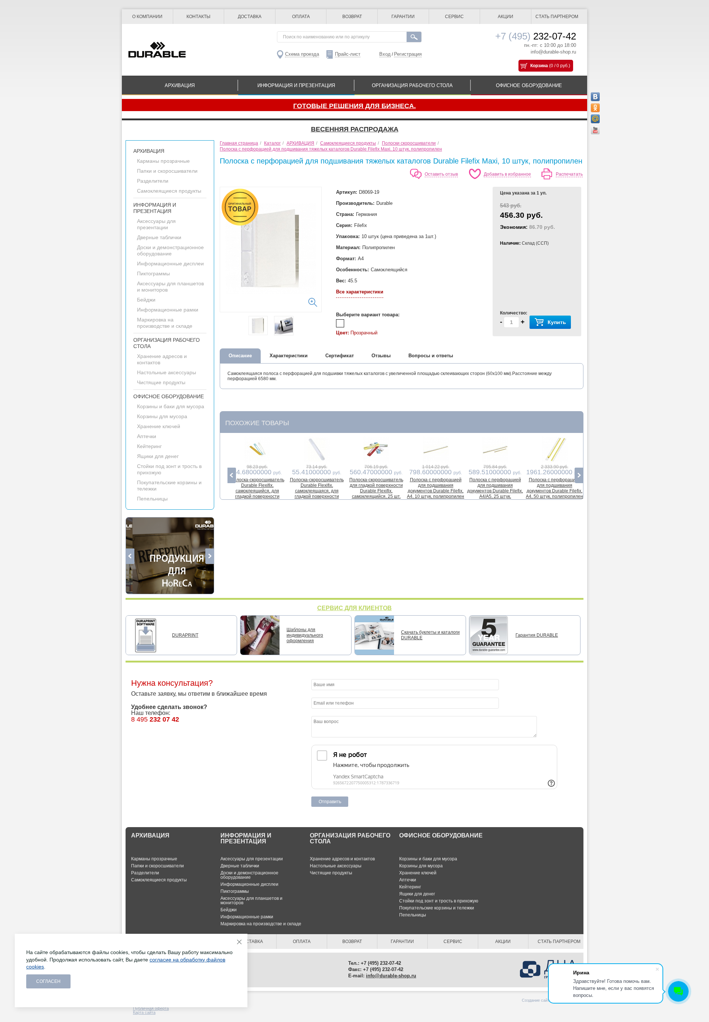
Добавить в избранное (507, 174)
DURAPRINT (185, 635)
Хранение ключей (158, 426)
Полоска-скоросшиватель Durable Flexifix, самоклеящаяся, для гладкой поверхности (317, 488)
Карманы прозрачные (163, 161)
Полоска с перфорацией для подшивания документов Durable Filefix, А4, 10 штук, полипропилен (435, 488)
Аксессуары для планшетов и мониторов (251, 900)
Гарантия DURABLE (537, 635)
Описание (240, 355)
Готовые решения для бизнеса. (354, 106)
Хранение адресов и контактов (342, 858)
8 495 (155, 719)
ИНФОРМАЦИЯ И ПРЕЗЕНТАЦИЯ (296, 85)
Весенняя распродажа (354, 129)
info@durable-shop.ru (553, 52)
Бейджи (146, 300)
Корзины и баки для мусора (170, 406)
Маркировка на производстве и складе (164, 323)
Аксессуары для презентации (156, 224)
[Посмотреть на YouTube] (595, 129)
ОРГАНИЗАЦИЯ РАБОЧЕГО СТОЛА (412, 85)
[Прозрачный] (340, 323)
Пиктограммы (153, 273)
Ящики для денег (158, 456)
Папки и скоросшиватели (167, 171)
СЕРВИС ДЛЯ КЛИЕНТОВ (354, 608)
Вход (385, 54)
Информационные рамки (167, 310)
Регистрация (408, 54)
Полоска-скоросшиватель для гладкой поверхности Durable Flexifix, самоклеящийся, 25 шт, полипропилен (376, 491)
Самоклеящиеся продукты (169, 191)
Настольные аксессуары (166, 372)
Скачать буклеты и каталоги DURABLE (430, 635)
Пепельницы (152, 499)
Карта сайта (144, 1012)
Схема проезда (302, 54)
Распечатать (569, 174)
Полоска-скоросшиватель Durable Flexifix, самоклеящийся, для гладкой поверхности (257, 488)
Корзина (539, 65)
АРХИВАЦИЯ (180, 85)
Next (209, 556)
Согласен (48, 981)
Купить (557, 322)
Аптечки (146, 436)
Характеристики (289, 355)
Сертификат (339, 355)
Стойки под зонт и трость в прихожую (438, 901)
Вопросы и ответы (430, 355)
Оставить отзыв (441, 174)
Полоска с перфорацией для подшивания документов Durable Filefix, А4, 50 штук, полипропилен (554, 488)
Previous (130, 556)
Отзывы (381, 355)
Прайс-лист (347, 54)
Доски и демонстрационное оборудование (170, 250)
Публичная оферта (151, 1008)
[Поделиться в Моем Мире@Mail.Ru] (595, 118)
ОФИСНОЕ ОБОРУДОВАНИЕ (529, 85)
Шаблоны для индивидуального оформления (305, 635)
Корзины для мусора (162, 416)
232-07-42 (535, 36)
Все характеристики (359, 292)
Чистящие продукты (161, 382)
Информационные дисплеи (170, 263)
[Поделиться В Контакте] (595, 96)
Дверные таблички (159, 237)
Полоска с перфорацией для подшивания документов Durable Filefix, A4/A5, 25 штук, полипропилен (495, 491)
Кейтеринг (149, 446)
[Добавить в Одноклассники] (595, 107)
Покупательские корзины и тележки (436, 908)
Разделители (152, 181)
